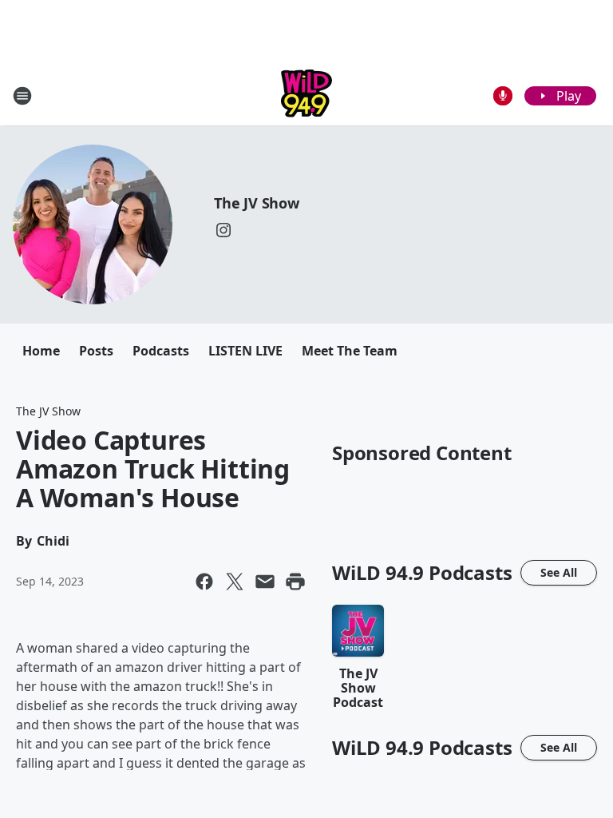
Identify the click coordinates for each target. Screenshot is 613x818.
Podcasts (160, 350)
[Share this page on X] (234, 581)
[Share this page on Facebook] (204, 581)
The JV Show (256, 202)
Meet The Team (349, 350)
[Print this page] (295, 581)
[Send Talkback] (502, 95)
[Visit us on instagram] (223, 230)
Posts (96, 350)
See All (558, 572)
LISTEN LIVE (245, 350)
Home (41, 350)
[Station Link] (306, 95)
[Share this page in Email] (265, 581)
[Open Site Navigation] (22, 95)
